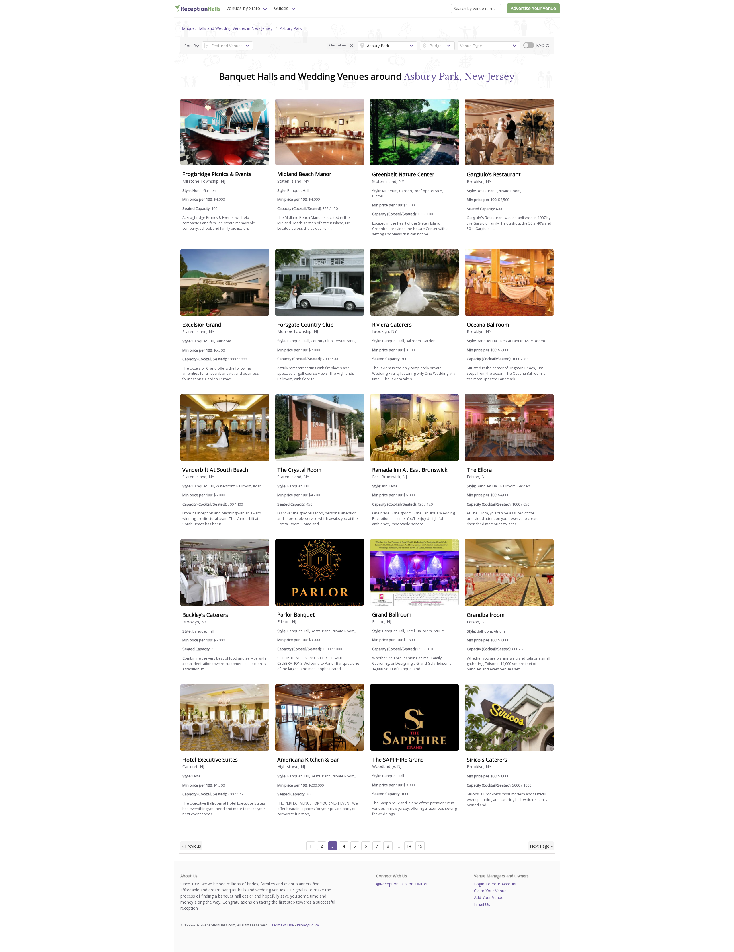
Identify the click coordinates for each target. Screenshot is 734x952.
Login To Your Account (495, 884)
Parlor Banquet (296, 614)
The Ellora (479, 469)
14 (409, 846)
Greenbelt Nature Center (403, 174)
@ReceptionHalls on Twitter (402, 884)
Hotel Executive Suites (210, 759)
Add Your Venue (488, 897)
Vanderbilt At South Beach (215, 469)
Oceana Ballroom (488, 324)
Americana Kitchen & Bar (308, 759)
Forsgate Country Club (305, 324)
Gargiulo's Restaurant (494, 174)
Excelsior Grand (201, 324)
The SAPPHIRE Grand (398, 759)
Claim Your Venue (490, 891)
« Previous (191, 846)
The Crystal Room (299, 469)
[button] (352, 46)
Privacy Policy (308, 925)
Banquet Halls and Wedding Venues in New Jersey (226, 28)
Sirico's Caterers (487, 759)
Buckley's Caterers (205, 614)
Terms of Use (283, 925)
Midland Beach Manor (304, 174)
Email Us (482, 904)
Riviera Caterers (392, 324)
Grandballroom (486, 614)
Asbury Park (291, 28)
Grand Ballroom (391, 614)
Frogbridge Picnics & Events (216, 174)
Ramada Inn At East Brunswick (409, 469)
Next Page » (541, 846)
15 (420, 846)
